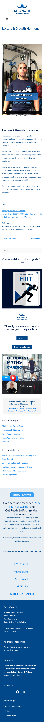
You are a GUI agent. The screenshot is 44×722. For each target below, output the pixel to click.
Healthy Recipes (10, 716)
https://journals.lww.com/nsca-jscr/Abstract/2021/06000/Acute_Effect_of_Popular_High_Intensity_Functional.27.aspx (22, 214)
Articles (8, 711)
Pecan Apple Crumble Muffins (13, 438)
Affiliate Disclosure (11, 650)
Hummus (5, 442)
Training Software (22, 347)
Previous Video (9, 239)
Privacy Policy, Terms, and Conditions (18, 647)
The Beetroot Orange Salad (12, 426)
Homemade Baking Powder (12, 430)
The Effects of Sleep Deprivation (14, 471)
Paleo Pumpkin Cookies (11, 434)
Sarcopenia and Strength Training (15, 463)
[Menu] (7, 19)
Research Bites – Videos (13, 706)
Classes (22, 338)
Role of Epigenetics (9, 475)
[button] (17, 692)
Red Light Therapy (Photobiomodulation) (18, 467)
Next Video (36, 239)
